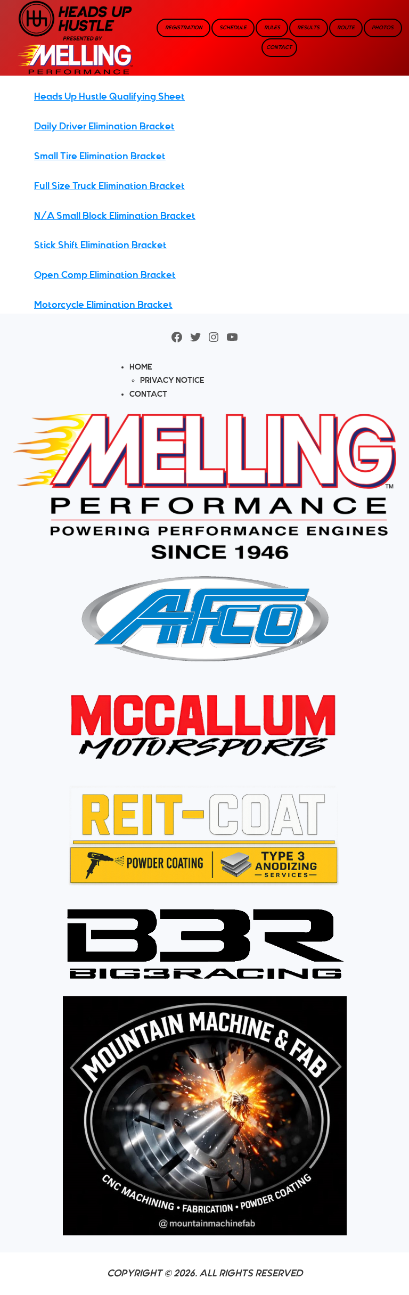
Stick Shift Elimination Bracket (100, 245)
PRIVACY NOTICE (172, 380)
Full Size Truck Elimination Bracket (109, 186)
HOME (140, 367)
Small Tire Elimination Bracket (100, 156)
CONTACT (148, 394)
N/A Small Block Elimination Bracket (114, 215)
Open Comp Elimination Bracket (105, 274)
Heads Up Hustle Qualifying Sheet (109, 96)
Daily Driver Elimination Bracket (104, 126)
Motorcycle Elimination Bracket (103, 304)
